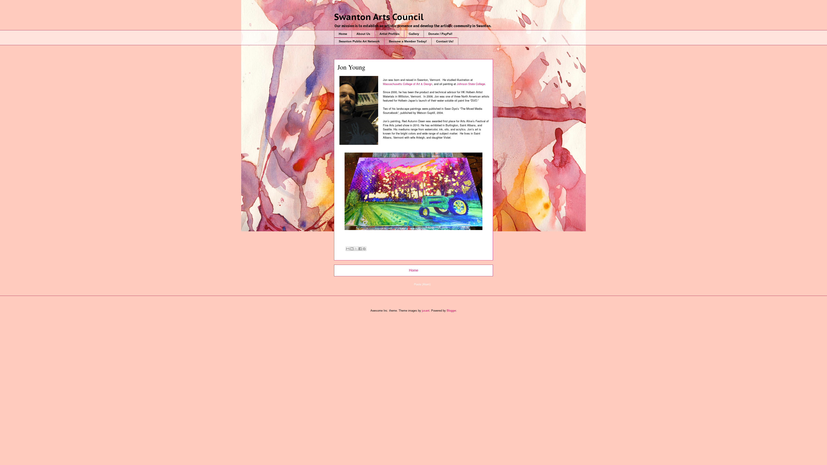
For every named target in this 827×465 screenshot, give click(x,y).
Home (343, 34)
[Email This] (348, 249)
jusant (425, 310)
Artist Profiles (389, 34)
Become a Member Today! (408, 41)
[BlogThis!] (352, 249)
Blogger (451, 310)
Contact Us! (445, 41)
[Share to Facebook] (360, 249)
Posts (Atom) (422, 284)
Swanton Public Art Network (359, 41)
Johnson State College (471, 84)
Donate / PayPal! (440, 34)
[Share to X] (356, 249)
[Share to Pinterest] (364, 249)
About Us (363, 34)
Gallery (414, 34)
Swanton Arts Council (379, 16)
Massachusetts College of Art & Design (407, 84)
